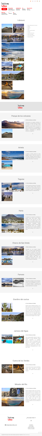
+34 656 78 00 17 (32, 417)
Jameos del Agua (30, 34)
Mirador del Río (30, 36)
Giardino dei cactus (31, 32)
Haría (28, 29)
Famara (29, 31)
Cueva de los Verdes (31, 35)
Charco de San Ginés (31, 30)
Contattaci (31, 424)
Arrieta (29, 26)
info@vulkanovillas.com (11, 425)
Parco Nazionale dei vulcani (32, 25)
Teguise (29, 27)
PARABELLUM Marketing (26, 434)
